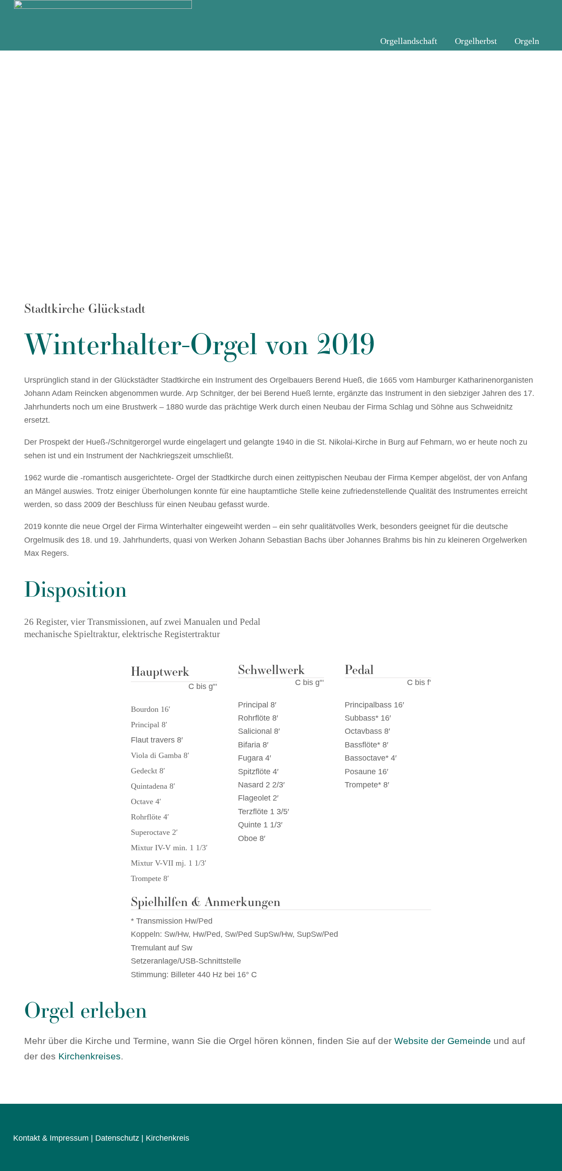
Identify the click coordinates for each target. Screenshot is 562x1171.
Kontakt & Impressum (51, 1138)
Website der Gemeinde (442, 1041)
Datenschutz (117, 1138)
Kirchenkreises (89, 1056)
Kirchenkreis (167, 1138)
